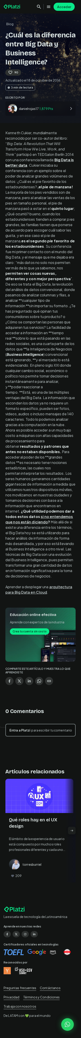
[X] (16, 934)
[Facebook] (7, 934)
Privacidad (12, 997)
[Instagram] (25, 934)
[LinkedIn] (34, 934)
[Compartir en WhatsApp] (39, 681)
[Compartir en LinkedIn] (29, 681)
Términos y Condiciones (41, 997)
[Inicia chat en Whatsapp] (67, 1024)
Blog (10, 24)
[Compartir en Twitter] (19, 681)
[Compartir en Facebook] (9, 681)
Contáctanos (50, 988)
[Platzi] (12, 6)
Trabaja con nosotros (20, 1006)
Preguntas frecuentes (20, 988)
